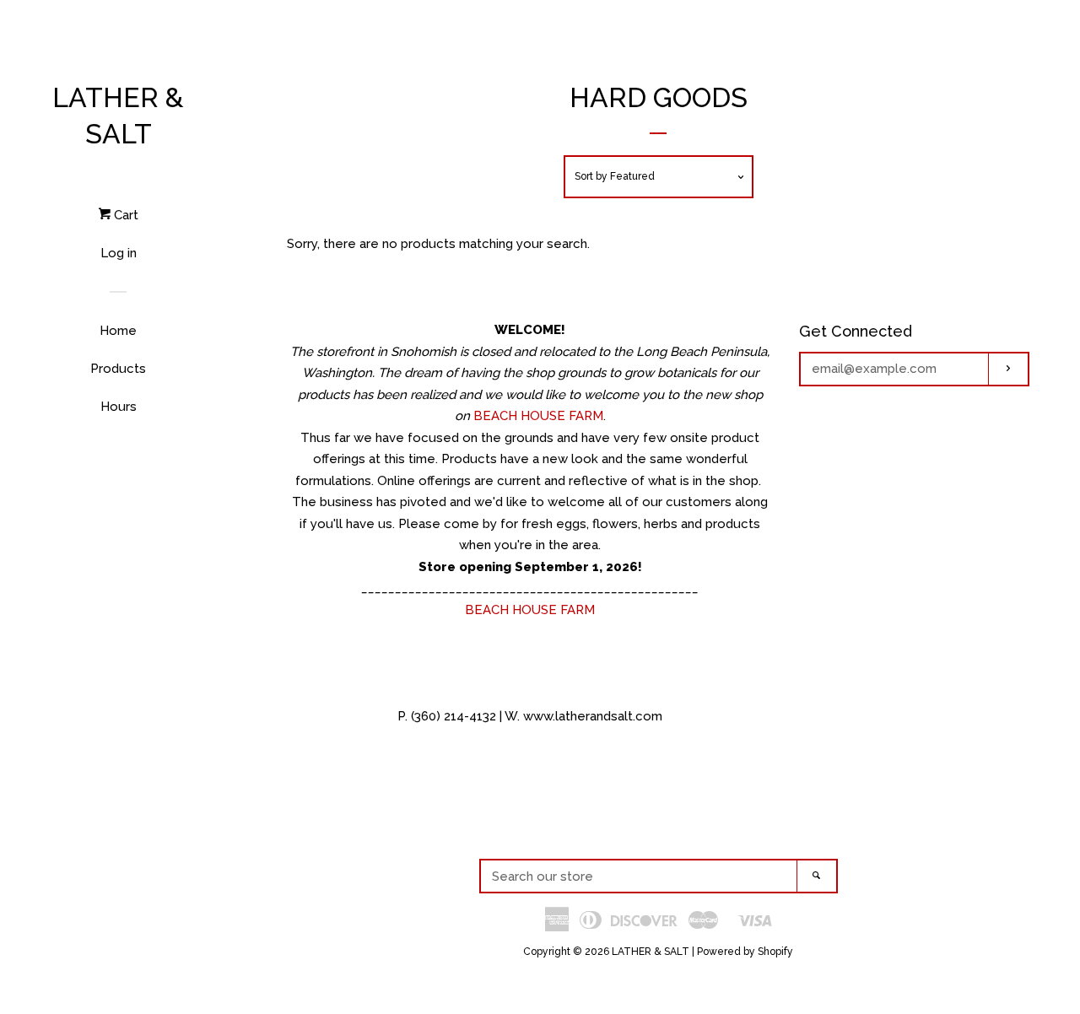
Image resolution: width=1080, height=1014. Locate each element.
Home (118, 330)
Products (118, 368)
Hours (118, 406)
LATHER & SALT (118, 115)
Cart (124, 215)
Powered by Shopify (745, 951)
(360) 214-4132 (453, 716)
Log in (118, 253)
